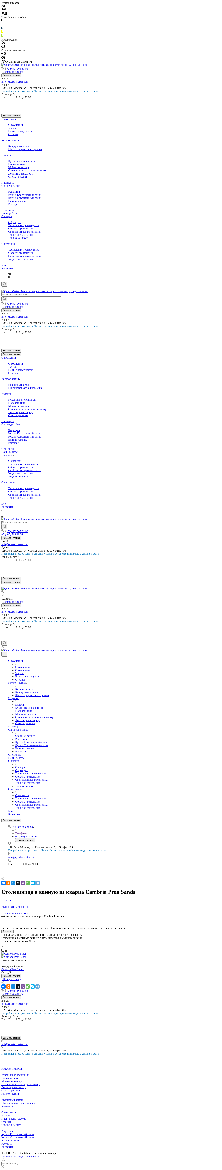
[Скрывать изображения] (3, 47)
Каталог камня (10, 140)
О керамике (8, 243)
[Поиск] (4, 284)
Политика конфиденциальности (20, 1156)
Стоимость (7, 210)
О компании (8, 119)
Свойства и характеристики (24, 231)
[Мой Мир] (13, 883)
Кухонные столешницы (22, 161)
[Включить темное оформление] (4, 654)
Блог (4, 265)
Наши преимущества (20, 131)
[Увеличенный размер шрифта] (4, 14)
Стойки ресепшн (18, 176)
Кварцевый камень (19, 146)
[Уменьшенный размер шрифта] (3, 6)
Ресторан (13, 204)
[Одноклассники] (8, 883)
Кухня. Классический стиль (24, 194)
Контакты (7, 268)
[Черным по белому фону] (2, 21)
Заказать (7, 931)
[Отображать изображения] (3, 43)
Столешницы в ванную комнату (27, 170)
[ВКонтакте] (9, 274)
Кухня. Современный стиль (24, 197)
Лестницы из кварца (20, 173)
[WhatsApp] (28, 883)
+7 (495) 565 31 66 (17, 68)
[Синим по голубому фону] (2, 28)
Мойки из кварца (18, 167)
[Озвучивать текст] (3, 54)
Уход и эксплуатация (20, 234)
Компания (7, 1106)
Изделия (6, 155)
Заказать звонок (11, 75)
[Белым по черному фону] (2, 24)
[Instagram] (9, 277)
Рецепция (14, 191)
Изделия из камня (11, 1068)
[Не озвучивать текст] (3, 58)
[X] (18, 883)
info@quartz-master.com (14, 81)
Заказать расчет (11, 115)
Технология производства (23, 225)
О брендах (14, 222)
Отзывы (13, 134)
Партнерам (7, 182)
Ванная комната (17, 201)
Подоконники (16, 164)
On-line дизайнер (11, 185)
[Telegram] (37, 883)
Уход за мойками (18, 237)
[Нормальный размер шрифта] (3, 9)
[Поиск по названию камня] (4, 299)
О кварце (6, 216)
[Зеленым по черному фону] (2, 36)
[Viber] (23, 883)
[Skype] (33, 883)
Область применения (20, 228)
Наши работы (9, 213)
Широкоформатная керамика (25, 149)
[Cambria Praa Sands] (13, 953)
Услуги (12, 128)
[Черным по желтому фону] (2, 32)
